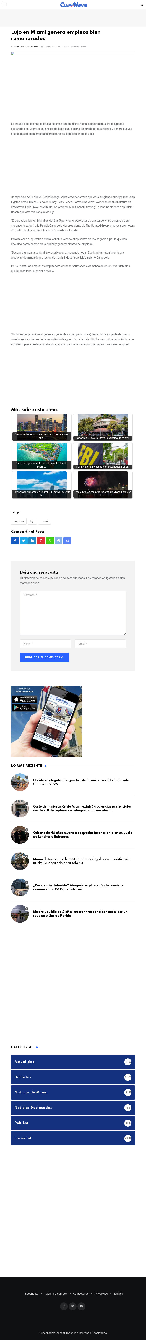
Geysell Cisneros (28, 46)
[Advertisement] (73, 165)
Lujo (32, 521)
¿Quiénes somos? (56, 1293)
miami (44, 521)
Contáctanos (81, 1293)
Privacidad (101, 1293)
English (118, 1293)
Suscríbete (31, 1293)
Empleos (19, 521)
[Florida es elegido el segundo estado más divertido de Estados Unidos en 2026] (20, 782)
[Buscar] (141, 4)
